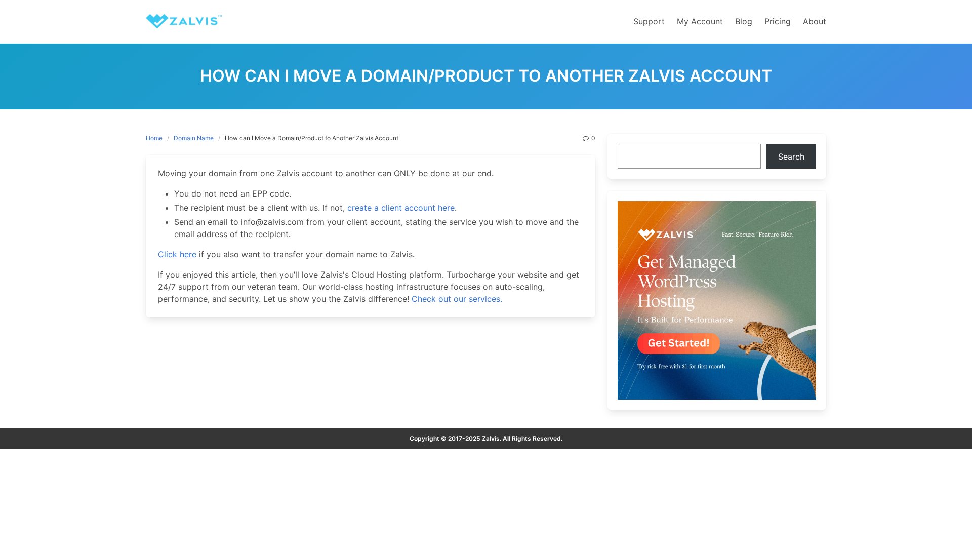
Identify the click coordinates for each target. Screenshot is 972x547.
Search (791, 156)
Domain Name (194, 138)
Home (154, 138)
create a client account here (401, 208)
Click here (177, 254)
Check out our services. (457, 299)
